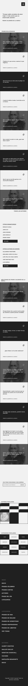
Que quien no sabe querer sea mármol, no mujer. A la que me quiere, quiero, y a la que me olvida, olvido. (14, 160)
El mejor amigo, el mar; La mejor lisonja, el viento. (14, 331)
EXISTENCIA (8, 193)
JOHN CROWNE (7, 232)
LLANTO (5, 364)
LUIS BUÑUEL (6, 262)
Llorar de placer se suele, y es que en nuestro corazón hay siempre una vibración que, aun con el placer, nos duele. (13, 371)
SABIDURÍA (5, 36)
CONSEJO (5, 115)
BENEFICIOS (10, 448)
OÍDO (12, 75)
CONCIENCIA (5, 406)
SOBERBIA (10, 36)
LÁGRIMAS (5, 426)
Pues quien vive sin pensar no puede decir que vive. (13, 199)
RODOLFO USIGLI (7, 227)
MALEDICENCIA (13, 345)
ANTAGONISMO (6, 345)
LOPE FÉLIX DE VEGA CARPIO (10, 257)
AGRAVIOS (5, 448)
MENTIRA (5, 306)
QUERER (8, 154)
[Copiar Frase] (23, 37)
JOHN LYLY (5, 229)
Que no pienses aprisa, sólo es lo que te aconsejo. (14, 120)
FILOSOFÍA (5, 134)
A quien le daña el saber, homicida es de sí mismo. (14, 101)
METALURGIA (12, 386)
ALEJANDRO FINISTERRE (9, 251)
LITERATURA (5, 386)
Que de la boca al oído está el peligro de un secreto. (14, 81)
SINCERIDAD (11, 56)
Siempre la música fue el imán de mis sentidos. (13, 292)
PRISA (12, 174)
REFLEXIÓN (10, 115)
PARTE (8, 306)
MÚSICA (4, 286)
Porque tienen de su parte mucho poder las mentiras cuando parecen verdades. (13, 311)
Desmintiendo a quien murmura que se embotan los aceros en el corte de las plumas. (13, 393)
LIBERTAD (11, 406)
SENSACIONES (10, 286)
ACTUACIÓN (5, 56)
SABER (14, 95)
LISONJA (5, 325)
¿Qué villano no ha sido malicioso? (14, 350)
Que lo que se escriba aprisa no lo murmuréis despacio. (12, 180)
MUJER (4, 154)
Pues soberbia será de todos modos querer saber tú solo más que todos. (13, 42)
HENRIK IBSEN (6, 237)
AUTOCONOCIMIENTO (7, 95)
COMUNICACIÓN (6, 75)
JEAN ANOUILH (6, 235)
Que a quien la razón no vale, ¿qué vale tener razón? (13, 140)
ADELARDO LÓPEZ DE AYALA (10, 254)
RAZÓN (9, 134)
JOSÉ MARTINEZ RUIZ (8, 259)
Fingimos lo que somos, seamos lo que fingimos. (13, 62)
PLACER (9, 364)
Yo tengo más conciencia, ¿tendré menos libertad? (14, 412)
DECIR (4, 193)
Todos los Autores (20, 211)
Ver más (6, 241)
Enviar (22, 484)
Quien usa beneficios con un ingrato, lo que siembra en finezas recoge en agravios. (13, 454)
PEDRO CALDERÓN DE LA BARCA (11, 20)
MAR (8, 325)
